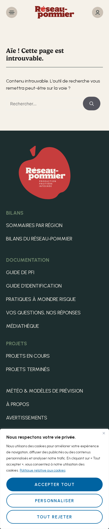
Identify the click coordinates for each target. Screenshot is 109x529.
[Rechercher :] (44, 104)
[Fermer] (104, 433)
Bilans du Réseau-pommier (39, 239)
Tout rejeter (54, 516)
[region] (54, 479)
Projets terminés (28, 369)
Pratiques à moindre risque (41, 299)
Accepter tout (54, 484)
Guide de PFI (20, 272)
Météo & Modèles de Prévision (44, 391)
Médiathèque (22, 326)
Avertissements (26, 418)
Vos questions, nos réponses (43, 313)
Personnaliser (54, 500)
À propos (17, 404)
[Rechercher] (91, 103)
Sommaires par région (34, 225)
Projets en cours (28, 356)
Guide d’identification (34, 286)
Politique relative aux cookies (42, 470)
